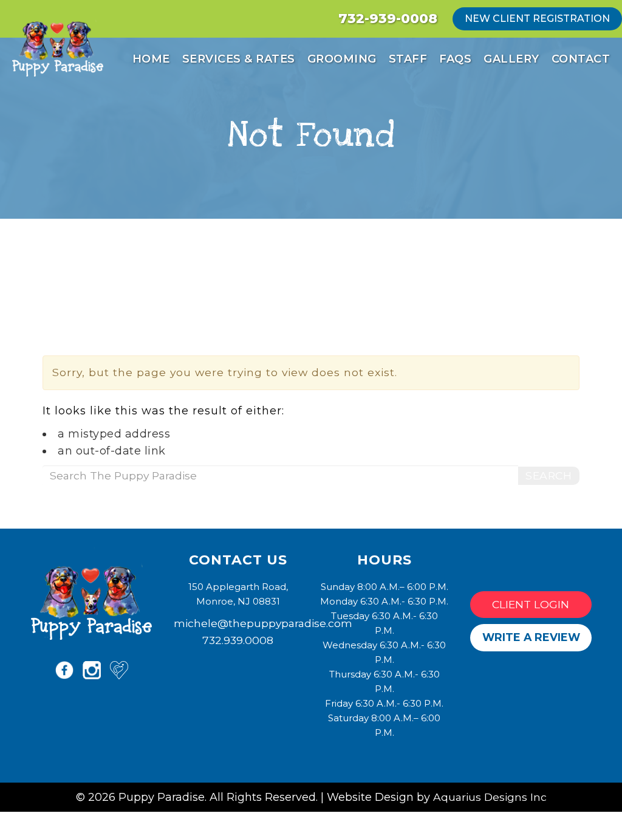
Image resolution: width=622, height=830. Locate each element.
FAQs (455, 59)
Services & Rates (238, 59)
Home (151, 59)
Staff (408, 59)
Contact (581, 59)
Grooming (342, 59)
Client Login (530, 604)
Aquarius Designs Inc (490, 797)
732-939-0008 (387, 18)
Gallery (511, 59)
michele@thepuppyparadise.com (263, 623)
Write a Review (531, 637)
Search (548, 475)
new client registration (537, 18)
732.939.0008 (237, 640)
